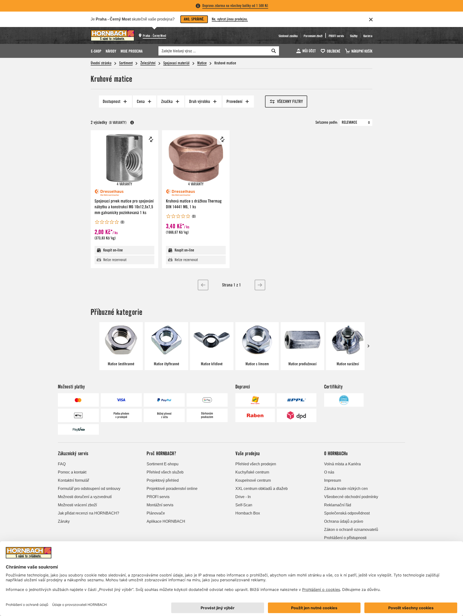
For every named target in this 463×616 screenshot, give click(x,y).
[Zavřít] (371, 19)
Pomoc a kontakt (72, 472)
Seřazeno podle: (326, 122)
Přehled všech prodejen (255, 464)
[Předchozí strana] (203, 285)
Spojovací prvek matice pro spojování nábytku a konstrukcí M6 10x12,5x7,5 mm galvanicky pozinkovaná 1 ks (124, 206)
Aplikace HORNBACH (166, 521)
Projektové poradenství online (172, 489)
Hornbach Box (247, 513)
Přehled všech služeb (165, 472)
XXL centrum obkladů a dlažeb (261, 489)
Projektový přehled (163, 480)
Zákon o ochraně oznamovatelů (351, 530)
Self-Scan (243, 505)
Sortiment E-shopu (162, 464)
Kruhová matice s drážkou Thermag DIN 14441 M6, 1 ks (194, 203)
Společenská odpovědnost (347, 513)
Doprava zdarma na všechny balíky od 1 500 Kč (235, 5)
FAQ (62, 464)
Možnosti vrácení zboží (77, 505)
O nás (329, 472)
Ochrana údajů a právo (343, 521)
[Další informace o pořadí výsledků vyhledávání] (132, 122)
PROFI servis (158, 497)
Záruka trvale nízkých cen (346, 489)
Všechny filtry (290, 101)
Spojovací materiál (176, 63)
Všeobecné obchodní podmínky (351, 497)
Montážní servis (160, 505)
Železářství (148, 63)
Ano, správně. (194, 19)
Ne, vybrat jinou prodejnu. (230, 19)
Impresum (332, 480)
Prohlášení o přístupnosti (345, 538)
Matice (202, 63)
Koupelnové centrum (253, 480)
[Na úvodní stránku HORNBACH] (112, 35)
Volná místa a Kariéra (342, 464)
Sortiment (126, 63)
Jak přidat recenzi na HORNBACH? (88, 513)
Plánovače (156, 513)
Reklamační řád (337, 505)
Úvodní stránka (101, 63)
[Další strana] (260, 285)
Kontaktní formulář (73, 480)
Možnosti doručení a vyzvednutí (85, 497)
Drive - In (243, 497)
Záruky (64, 521)
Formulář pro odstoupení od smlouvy (89, 489)
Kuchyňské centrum (252, 472)
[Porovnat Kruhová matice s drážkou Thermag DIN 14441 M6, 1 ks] (222, 139)
